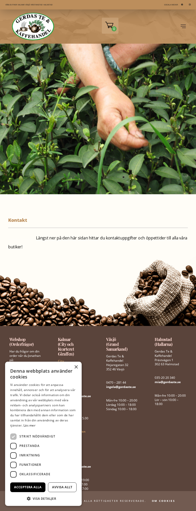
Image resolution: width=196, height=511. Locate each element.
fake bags (17, 239)
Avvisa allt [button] (62, 487)
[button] (43, 498)
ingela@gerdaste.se (121, 387)
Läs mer (29, 425)
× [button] (76, 367)
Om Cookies (163, 501)
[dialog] (43, 434)
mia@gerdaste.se (168, 382)
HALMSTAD (48, 5)
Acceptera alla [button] (28, 487)
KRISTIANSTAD (37, 5)
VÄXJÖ (27, 5)
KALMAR (21, 5)
